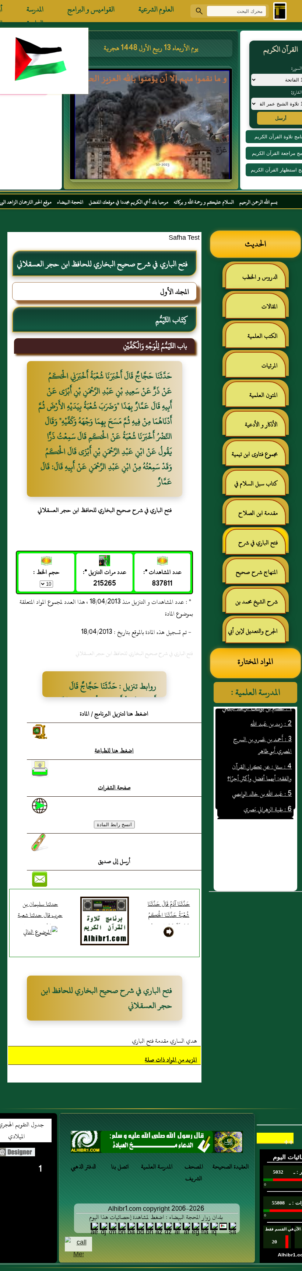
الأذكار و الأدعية (261, 424)
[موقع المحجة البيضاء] (152, 126)
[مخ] (157, 1144)
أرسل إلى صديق (114, 861)
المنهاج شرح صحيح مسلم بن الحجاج (260, 575)
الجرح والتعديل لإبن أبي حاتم (256, 634)
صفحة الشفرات (114, 787)
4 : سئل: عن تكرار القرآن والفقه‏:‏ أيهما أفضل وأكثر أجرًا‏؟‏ (259, 757)
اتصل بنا (120, 1167)
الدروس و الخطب (260, 277)
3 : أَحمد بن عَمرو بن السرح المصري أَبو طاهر (262, 730)
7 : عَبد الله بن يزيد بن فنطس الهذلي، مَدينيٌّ (259, 815)
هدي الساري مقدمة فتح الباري (164, 1041)
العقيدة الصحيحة (231, 1167)
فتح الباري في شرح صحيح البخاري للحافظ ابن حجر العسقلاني (256, 546)
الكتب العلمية (262, 336)
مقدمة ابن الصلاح (258, 513)
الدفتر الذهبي (83, 1167)
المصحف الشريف (194, 1172)
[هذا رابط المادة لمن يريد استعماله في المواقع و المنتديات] (40, 842)
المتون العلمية (263, 395)
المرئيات (269, 365)
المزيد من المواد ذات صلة (171, 1060)
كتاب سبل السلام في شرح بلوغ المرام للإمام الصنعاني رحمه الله (259, 487)
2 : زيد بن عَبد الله (271, 708)
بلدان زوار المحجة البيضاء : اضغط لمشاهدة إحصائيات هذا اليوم (156, 1217)
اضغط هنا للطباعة (114, 750)
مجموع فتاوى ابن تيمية (255, 454)
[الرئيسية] (280, 11)
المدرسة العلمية (35, 11)
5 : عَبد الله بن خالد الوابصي (262, 779)
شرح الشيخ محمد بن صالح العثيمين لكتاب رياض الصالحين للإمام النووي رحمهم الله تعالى (260, 605)
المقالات (269, 306)
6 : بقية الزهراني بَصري (267, 794)
